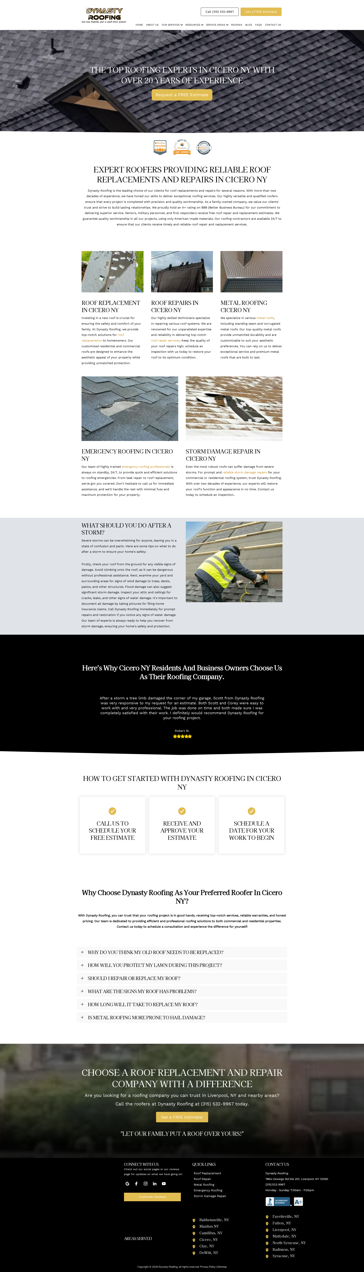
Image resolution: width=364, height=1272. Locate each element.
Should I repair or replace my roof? (134, 978)
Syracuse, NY (284, 1255)
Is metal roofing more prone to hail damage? (146, 1017)
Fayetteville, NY (286, 1216)
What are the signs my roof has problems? (142, 991)
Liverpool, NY (284, 1229)
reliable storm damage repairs (245, 472)
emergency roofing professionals (146, 466)
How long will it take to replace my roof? (143, 1004)
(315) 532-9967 (217, 1104)
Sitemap (222, 1266)
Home (139, 24)
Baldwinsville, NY (214, 1219)
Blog (248, 24)
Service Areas (215, 24)
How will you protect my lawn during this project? (155, 965)
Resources (192, 24)
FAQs (258, 24)
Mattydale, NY (284, 1235)
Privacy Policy (208, 1266)
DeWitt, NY (208, 1252)
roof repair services (165, 340)
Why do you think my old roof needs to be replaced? (155, 952)
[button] (182, 25)
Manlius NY (209, 1226)
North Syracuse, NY (289, 1242)
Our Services (171, 24)
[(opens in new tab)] (284, 1201)
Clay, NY (206, 1245)
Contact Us (273, 24)
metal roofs (265, 318)
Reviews (236, 24)
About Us (152, 24)
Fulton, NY (282, 1222)
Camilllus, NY (210, 1232)
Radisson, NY (284, 1249)
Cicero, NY (208, 1239)
